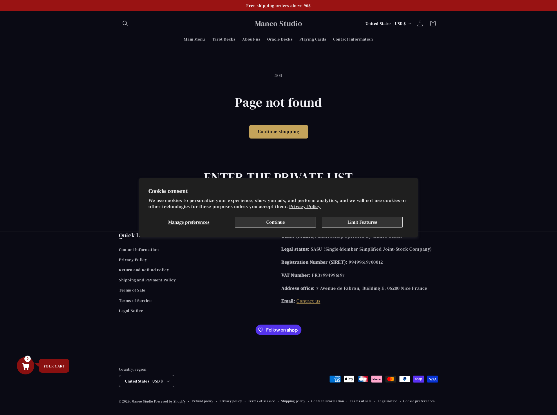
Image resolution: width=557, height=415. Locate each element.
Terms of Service (135, 300)
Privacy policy (231, 401)
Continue (275, 222)
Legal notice (387, 401)
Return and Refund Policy (144, 270)
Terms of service (261, 401)
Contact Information (139, 249)
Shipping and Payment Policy (147, 280)
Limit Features (362, 222)
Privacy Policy (305, 206)
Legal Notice (131, 311)
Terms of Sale (132, 290)
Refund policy (203, 401)
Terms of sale (361, 401)
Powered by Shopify (170, 401)
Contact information (327, 401)
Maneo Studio (143, 401)
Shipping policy (293, 401)
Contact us (308, 301)
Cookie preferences (419, 401)
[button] (125, 23)
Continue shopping (278, 131)
